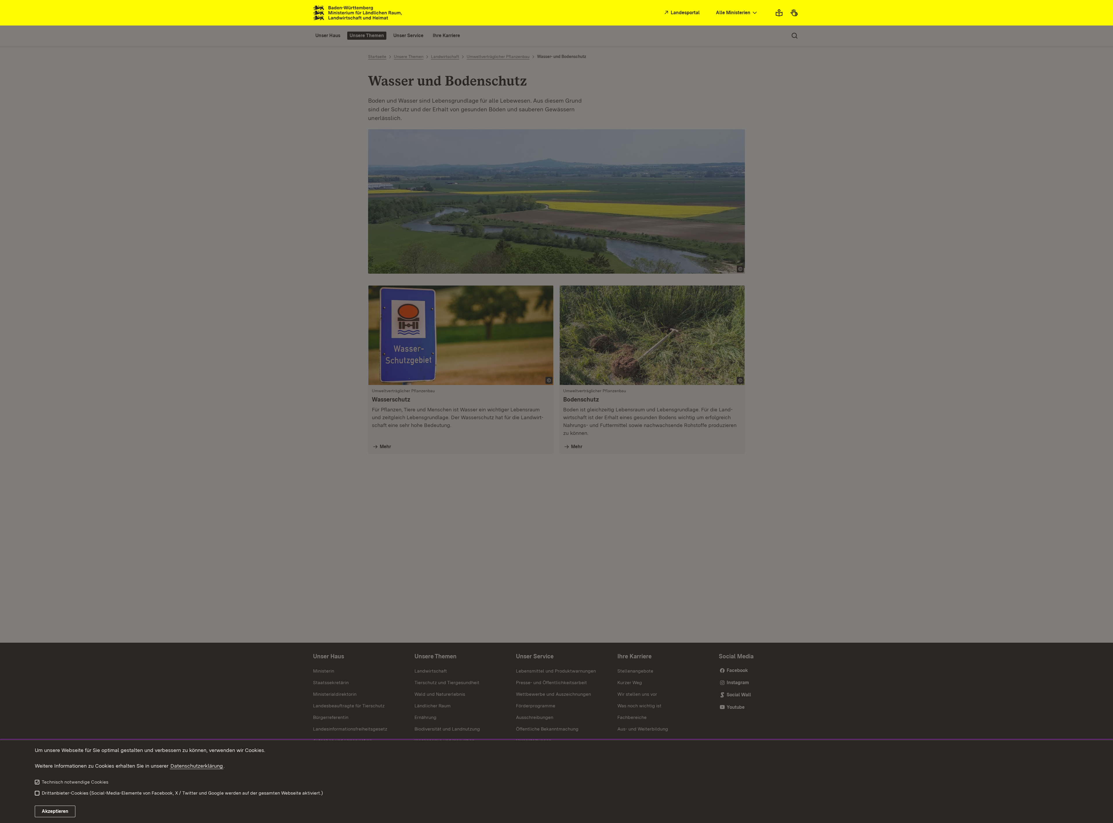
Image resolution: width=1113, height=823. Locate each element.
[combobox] (737, 13)
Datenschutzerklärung (196, 766)
